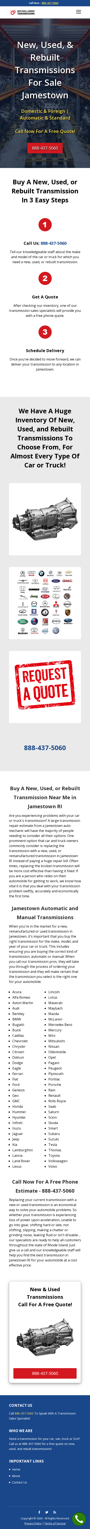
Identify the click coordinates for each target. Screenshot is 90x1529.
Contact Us (19, 1482)
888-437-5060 (50, 3)
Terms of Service (55, 1523)
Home (16, 1469)
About (16, 1476)
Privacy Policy (33, 1523)
